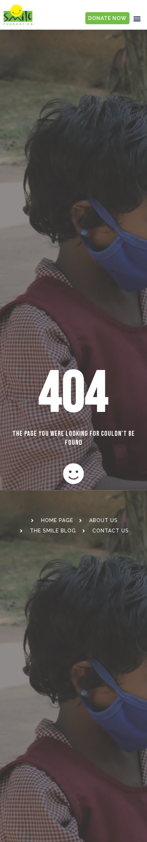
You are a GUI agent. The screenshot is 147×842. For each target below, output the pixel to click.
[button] (137, 18)
